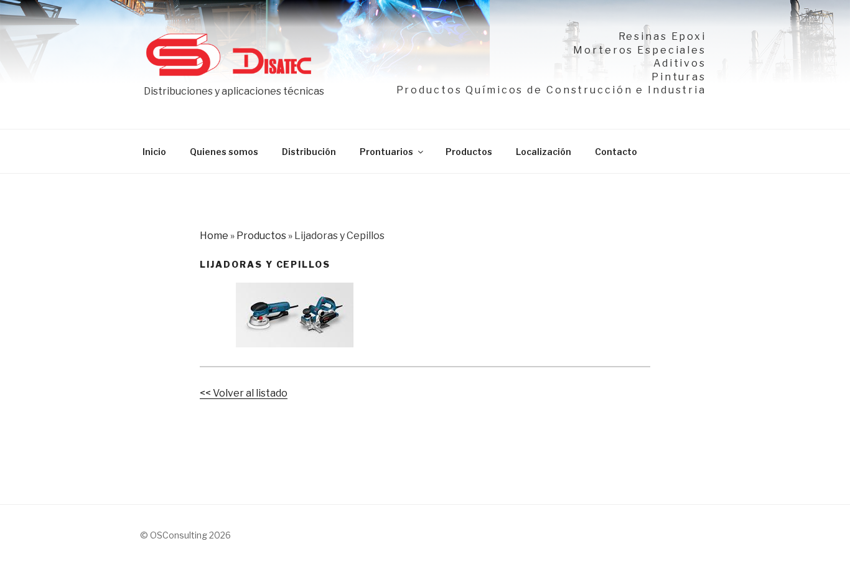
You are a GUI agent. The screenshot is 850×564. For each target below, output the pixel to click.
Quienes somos (224, 151)
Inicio (154, 151)
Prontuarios (386, 151)
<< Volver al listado (243, 393)
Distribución (309, 151)
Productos (469, 151)
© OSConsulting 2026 (185, 535)
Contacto (616, 151)
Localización (543, 151)
